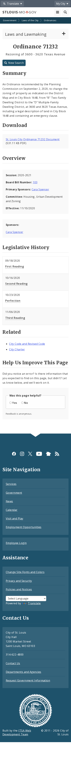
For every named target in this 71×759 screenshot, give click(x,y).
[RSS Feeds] (57, 454)
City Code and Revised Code (27, 344)
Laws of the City (30, 20)
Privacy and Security (19, 581)
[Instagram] (22, 454)
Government (9, 20)
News (9, 501)
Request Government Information (28, 680)
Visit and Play (14, 518)
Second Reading (16, 283)
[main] (35, 226)
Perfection (12, 300)
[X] (30, 454)
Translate (34, 603)
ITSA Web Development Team (16, 732)
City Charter (17, 349)
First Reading (14, 266)
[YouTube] (39, 454)
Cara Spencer (40, 189)
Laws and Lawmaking (25, 34)
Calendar (12, 510)
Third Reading (15, 318)
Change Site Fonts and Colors (25, 572)
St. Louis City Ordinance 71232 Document (33, 139)
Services (11, 484)
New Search (16, 63)
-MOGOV (19, 12)
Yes (14, 403)
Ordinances (50, 20)
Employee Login (16, 543)
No (26, 403)
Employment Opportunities (23, 527)
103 (35, 182)
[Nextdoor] (48, 454)
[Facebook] (14, 454)
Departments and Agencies (23, 672)
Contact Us (13, 663)
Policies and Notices (19, 589)
